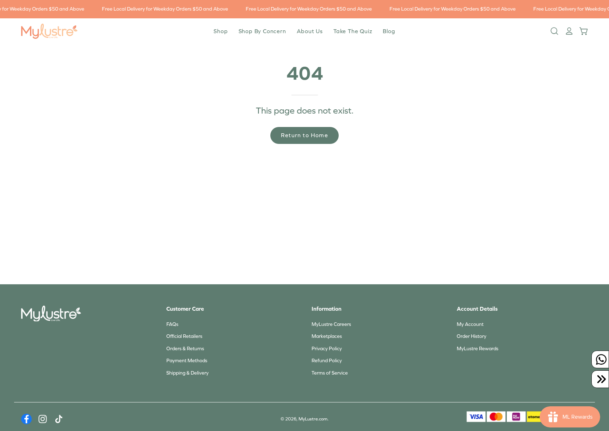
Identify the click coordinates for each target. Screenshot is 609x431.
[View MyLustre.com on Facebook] (26, 419)
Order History (471, 336)
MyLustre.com (313, 419)
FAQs (172, 324)
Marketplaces (327, 336)
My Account (470, 324)
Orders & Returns (185, 349)
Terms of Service (330, 373)
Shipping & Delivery (187, 373)
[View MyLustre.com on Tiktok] (59, 419)
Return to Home (304, 135)
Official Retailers (184, 336)
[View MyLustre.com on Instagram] (42, 419)
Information (327, 308)
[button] (309, 31)
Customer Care (185, 308)
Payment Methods (186, 361)
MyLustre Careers (331, 324)
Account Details (477, 308)
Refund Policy (327, 361)
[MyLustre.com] (49, 31)
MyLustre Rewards (477, 349)
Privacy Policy (327, 349)
